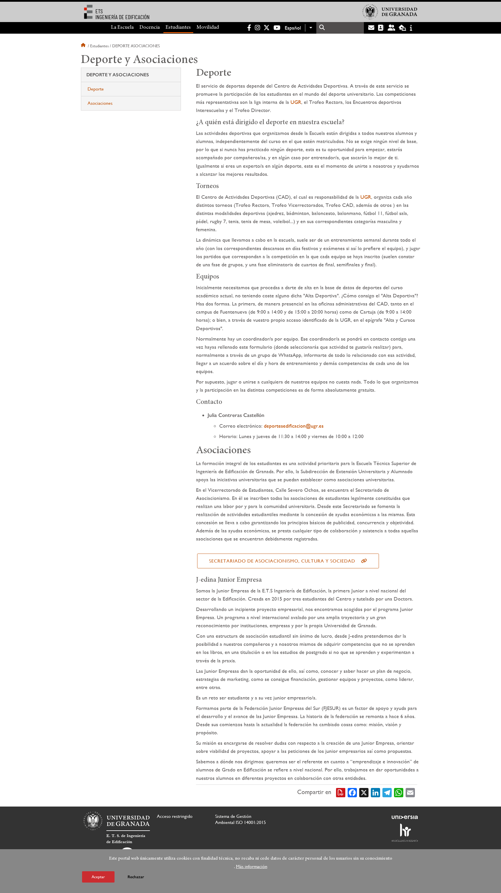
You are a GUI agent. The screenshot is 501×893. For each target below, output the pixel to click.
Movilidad (208, 27)
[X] (364, 792)
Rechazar (136, 876)
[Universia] (405, 817)
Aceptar (98, 876)
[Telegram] (387, 792)
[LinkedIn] (375, 792)
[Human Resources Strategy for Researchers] (405, 833)
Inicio (84, 46)
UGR (296, 102)
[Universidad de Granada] (390, 12)
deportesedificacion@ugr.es (294, 426)
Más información (251, 866)
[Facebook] (352, 792)
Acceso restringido (175, 816)
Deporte (96, 89)
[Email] (410, 792)
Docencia (149, 27)
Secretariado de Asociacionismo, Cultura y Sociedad (282, 561)
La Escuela (122, 27)
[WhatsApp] (398, 792)
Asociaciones (100, 103)
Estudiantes (178, 27)
